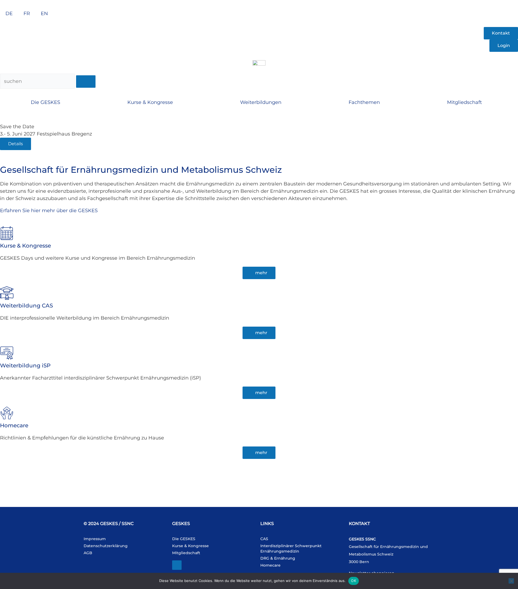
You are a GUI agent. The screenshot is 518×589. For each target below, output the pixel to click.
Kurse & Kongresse (150, 102)
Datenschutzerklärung (106, 545)
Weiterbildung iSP (25, 365)
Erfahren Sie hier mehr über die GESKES (49, 211)
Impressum (95, 538)
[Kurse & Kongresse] (6, 233)
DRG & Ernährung (277, 558)
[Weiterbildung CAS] (6, 293)
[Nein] (511, 581)
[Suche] (86, 81)
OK (353, 580)
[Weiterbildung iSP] (6, 353)
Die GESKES (45, 102)
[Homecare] (6, 413)
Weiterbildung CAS (26, 305)
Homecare (14, 425)
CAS (264, 538)
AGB (88, 552)
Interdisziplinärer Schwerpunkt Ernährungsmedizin (291, 548)
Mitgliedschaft (464, 102)
